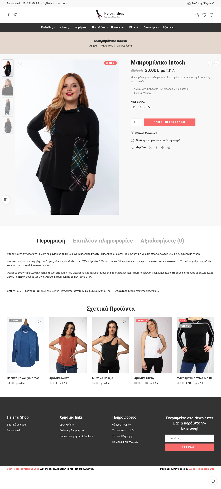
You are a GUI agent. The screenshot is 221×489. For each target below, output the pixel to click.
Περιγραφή (51, 241)
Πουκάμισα (117, 27)
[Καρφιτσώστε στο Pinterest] (162, 147)
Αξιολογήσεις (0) (162, 241)
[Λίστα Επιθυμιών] (20, 64)
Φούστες (64, 27)
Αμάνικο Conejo (102, 378)
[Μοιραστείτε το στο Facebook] (156, 147)
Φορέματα (81, 27)
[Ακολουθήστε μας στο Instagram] (16, 15)
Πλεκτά (133, 27)
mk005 (155, 291)
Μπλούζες (47, 27)
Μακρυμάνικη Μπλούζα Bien (195, 378)
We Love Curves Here (53, 291)
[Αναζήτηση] (211, 15)
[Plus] (140, 120)
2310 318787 (29, 3)
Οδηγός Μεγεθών (145, 133)
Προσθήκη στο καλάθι (169, 122)
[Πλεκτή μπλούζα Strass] (25, 345)
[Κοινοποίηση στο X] (150, 147)
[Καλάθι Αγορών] (196, 15)
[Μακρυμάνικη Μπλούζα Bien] (195, 345)
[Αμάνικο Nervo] (68, 345)
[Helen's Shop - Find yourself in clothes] (110, 15)
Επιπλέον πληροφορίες (103, 241)
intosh (131, 291)
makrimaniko (143, 291)
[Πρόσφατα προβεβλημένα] (213, 481)
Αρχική (93, 45)
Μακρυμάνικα (124, 45)
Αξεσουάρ (168, 27)
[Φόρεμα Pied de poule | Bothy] (216, 62)
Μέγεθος (138, 101)
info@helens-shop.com (54, 3)
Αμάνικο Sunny (144, 378)
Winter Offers (73, 291)
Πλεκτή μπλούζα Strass (23, 378)
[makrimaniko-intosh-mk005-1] (7, 68)
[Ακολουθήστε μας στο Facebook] (8, 15)
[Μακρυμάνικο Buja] (210, 62)
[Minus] (140, 124)
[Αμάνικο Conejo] (110, 345)
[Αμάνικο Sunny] (153, 345)
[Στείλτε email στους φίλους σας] (168, 147)
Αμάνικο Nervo (59, 378)
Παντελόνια (98, 27)
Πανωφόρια (150, 27)
